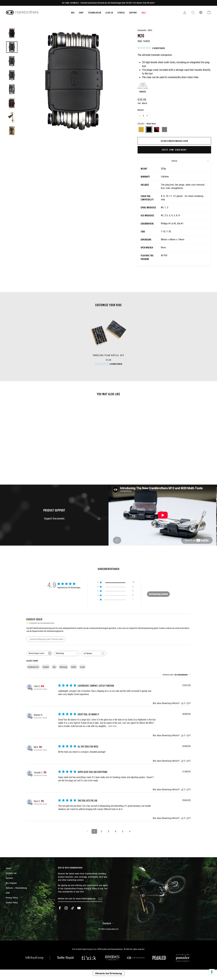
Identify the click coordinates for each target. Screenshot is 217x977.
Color (147, 123)
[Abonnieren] (100, 898)
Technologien (94, 12)
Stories (121, 12)
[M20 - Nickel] (36, 463)
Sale (144, 12)
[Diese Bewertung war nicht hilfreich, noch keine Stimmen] (188, 703)
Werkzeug (63, 667)
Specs (174, 161)
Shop (81, 12)
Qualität (46, 667)
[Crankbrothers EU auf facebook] (60, 908)
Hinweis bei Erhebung (108, 973)
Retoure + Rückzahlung (16, 888)
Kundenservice (33, 667)
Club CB (109, 12)
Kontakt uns (11, 873)
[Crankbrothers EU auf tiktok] (72, 908)
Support (133, 12)
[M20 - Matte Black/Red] (32, 463)
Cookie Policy (12, 902)
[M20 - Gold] (24, 463)
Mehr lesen (112, 726)
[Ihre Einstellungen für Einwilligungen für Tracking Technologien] (212, 972)
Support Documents (54, 518)
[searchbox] (37, 653)
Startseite (142, 30)
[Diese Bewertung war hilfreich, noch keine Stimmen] (182, 703)
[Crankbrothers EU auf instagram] (66, 908)
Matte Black (149, 129)
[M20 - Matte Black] (28, 463)
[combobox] (66, 653)
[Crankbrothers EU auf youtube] (79, 908)
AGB (8, 892)
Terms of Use (97, 888)
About (8, 868)
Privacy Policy (12, 897)
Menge (141, 110)
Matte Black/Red (157, 129)
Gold (141, 129)
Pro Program (11, 883)
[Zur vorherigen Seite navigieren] (87, 831)
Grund (82, 667)
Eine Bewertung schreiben (158, 594)
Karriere (9, 878)
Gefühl (73, 667)
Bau (54, 667)
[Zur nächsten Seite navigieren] (130, 831)
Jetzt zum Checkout (174, 150)
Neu (73, 12)
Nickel (164, 129)
